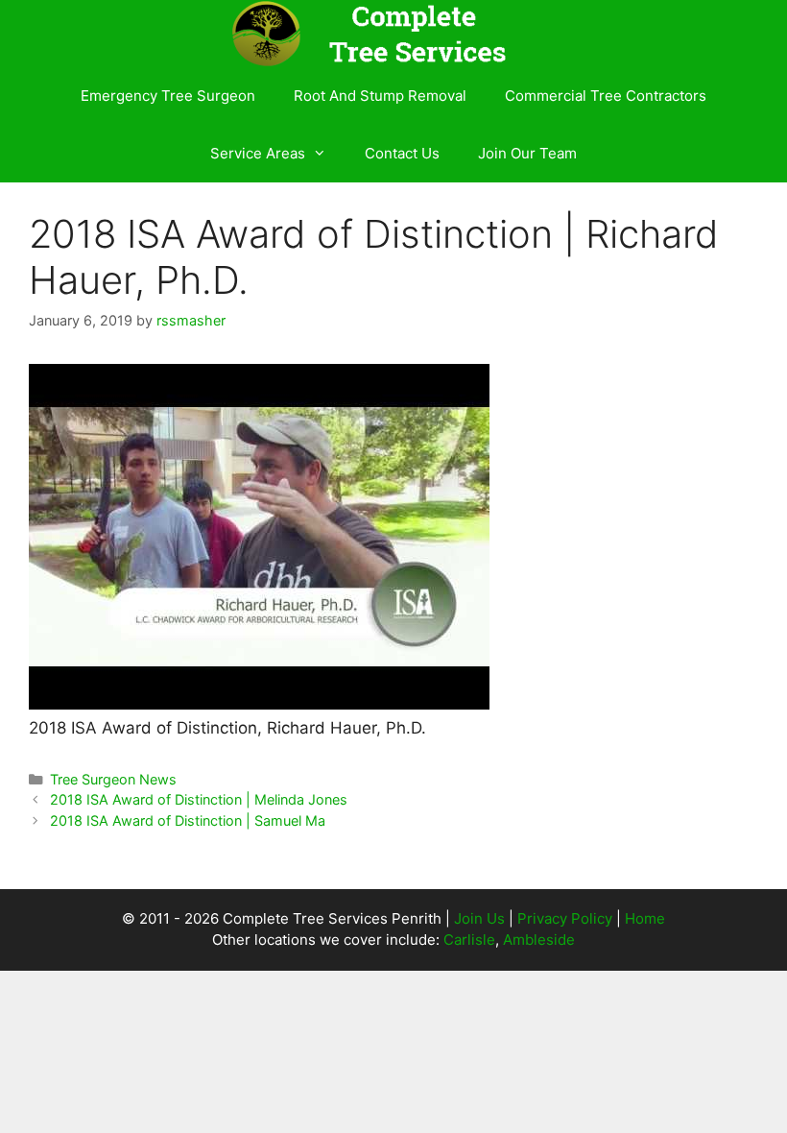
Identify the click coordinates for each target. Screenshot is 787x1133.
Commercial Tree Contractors (605, 95)
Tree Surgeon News (113, 779)
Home (645, 918)
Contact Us (402, 153)
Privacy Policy (564, 918)
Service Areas (257, 153)
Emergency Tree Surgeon (168, 95)
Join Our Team (527, 153)
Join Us (479, 918)
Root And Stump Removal (380, 95)
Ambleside (539, 939)
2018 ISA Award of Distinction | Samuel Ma (187, 820)
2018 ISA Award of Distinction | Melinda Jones (198, 799)
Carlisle (469, 939)
